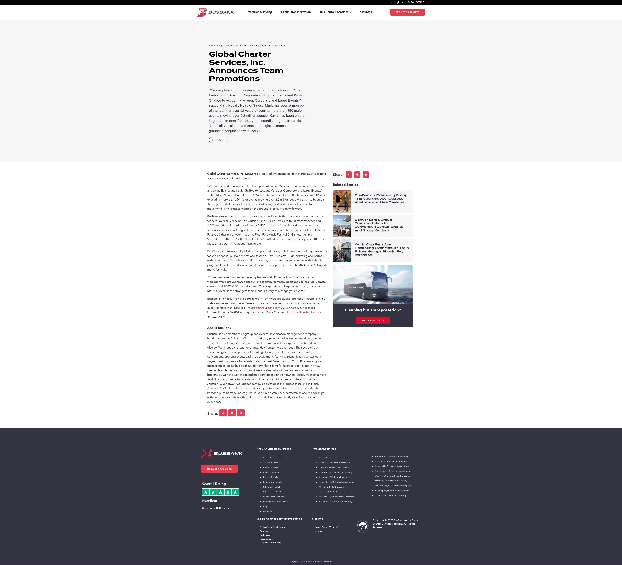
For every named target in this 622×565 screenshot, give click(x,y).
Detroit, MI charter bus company (334, 492)
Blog (265, 507)
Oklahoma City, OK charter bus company (394, 476)
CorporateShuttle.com (270, 543)
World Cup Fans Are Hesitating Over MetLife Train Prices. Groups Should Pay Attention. (382, 250)
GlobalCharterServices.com (272, 527)
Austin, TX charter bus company (333, 458)
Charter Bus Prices (271, 468)
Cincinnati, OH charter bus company (335, 473)
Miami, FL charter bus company (333, 487)
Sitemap (319, 531)
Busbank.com (266, 535)
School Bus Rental (271, 487)
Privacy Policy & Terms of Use (328, 527)
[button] (223, 412)
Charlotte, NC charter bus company (335, 468)
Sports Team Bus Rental (274, 497)
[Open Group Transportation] (312, 12)
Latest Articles (219, 140)
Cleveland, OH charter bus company (336, 477)
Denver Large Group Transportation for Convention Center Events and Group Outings (379, 225)
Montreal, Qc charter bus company (391, 481)
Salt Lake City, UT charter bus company (393, 486)
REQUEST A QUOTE (372, 320)
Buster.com (265, 531)
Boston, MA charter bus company (334, 463)
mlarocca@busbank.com (264, 307)
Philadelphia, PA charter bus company (392, 491)
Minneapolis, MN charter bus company (336, 497)
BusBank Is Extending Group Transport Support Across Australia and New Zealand (381, 198)
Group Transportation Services (277, 458)
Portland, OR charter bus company (390, 496)
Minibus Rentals (270, 477)
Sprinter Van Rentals (272, 482)
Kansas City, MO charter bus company (336, 482)
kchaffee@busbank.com (303, 312)
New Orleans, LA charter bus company (392, 471)
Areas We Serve (270, 463)
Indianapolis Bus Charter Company (391, 462)
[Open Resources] (374, 12)
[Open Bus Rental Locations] (350, 12)
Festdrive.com (266, 539)
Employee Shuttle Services (275, 502)
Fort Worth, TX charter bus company (391, 457)
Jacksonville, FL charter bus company (392, 466)
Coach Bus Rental (271, 473)
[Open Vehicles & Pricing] (274, 12)
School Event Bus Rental (274, 492)
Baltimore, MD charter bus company (335, 502)
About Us (267, 511)
